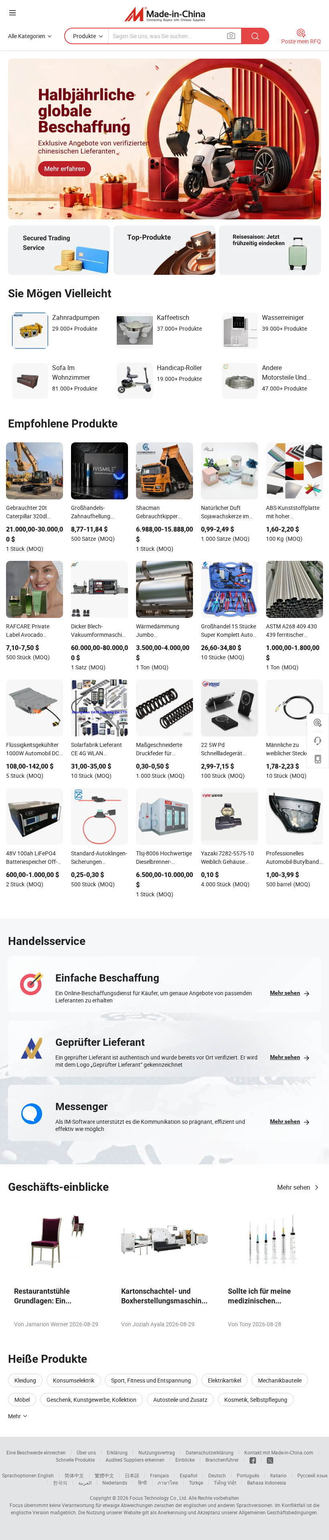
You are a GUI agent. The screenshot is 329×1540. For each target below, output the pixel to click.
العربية (84, 1482)
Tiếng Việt (225, 1482)
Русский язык (312, 1475)
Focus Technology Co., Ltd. (158, 1498)
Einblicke (185, 1459)
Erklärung (117, 1452)
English (46, 1475)
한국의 (60, 1482)
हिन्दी (142, 1482)
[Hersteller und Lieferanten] (164, 14)
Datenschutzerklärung (210, 1452)
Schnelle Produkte (75, 1459)
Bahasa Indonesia (266, 1482)
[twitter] (270, 1459)
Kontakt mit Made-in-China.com (278, 1452)
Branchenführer (222, 1459)
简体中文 (74, 1475)
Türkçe (196, 1482)
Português (248, 1475)
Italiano (278, 1475)
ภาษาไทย (168, 1482)
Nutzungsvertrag (156, 1452)
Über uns (86, 1452)
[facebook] (253, 1459)
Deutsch (217, 1475)
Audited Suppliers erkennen (135, 1459)
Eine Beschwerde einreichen (36, 1452)
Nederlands (114, 1482)
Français (159, 1475)
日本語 (132, 1475)
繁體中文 (104, 1475)
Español (188, 1475)
